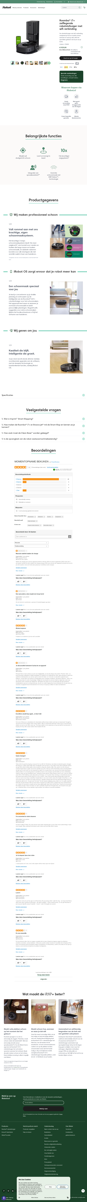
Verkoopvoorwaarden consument (53, 1165)
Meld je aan (43, 1109)
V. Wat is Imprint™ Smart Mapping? (17, 419)
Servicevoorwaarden (49, 1168)
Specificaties (7, 395)
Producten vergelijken (29, 1129)
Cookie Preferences (6, 1199)
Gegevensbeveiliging (50, 1171)
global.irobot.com (70, 1135)
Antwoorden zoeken (49, 1147)
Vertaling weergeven (21, 567)
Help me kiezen (27, 1132)
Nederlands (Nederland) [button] (76, 2)
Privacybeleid (48, 1162)
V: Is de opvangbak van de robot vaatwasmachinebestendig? (29, 439)
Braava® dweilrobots (7, 1132)
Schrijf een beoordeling (52, 467)
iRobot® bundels (6, 1135)
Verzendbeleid (48, 1135)
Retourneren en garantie (51, 1141)
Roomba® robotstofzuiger (8, 1129)
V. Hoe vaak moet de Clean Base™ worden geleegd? (25, 433)
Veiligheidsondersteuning (51, 1174)
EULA (45, 1159)
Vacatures (68, 1129)
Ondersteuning (41, 1)
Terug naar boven (43, 975)
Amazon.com (16, 1067)
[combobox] (71, 7)
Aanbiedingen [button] (41, 7)
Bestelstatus (49, 1)
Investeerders (69, 1132)
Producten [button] (26, 7)
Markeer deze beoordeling (23, 584)
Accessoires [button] (33, 7)
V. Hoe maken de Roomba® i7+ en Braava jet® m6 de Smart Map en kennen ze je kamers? (38, 425)
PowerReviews (55, 462)
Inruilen (46, 1138)
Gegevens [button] (64, 80)
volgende (43, 979)
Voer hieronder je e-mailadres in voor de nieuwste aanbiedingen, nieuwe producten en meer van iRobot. (42, 1098)
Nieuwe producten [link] (17, 7)
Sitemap (11, 1197)
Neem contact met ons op (51, 1129)
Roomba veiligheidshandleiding (52, 1144)
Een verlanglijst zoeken (50, 1150)
